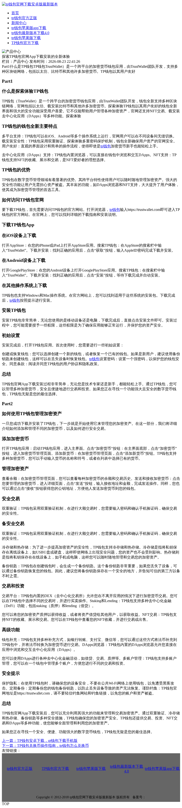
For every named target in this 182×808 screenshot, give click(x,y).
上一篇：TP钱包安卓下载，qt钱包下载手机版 (39, 741)
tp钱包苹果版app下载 (28, 28)
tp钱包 (105, 146)
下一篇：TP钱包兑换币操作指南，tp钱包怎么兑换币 (45, 746)
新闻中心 (19, 23)
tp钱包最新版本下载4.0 (30, 33)
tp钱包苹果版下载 (26, 38)
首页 (15, 13)
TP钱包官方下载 (25, 43)
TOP (5, 804)
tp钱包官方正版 (24, 18)
